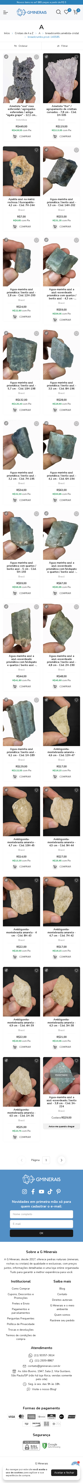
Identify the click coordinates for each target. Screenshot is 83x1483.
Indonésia (21, 119)
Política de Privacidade (21, 1324)
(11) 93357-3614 (44, 1355)
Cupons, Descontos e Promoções (21, 1296)
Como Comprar (21, 1288)
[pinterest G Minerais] (58, 1191)
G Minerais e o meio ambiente (62, 1307)
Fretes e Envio (21, 1303)
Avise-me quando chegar (62, 1126)
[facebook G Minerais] (33, 1191)
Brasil (61, 119)
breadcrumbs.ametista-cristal (62, 33)
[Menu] (8, 12)
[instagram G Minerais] (24, 1191)
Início (7, 33)
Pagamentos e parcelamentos (21, 1311)
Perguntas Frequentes (20, 1318)
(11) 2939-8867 (44, 1361)
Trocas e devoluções (21, 1330)
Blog (62, 1288)
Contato (62, 1294)
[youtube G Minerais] (41, 1191)
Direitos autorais (62, 1300)
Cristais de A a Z (24, 33)
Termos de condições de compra (21, 1337)
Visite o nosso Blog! (44, 1389)
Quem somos (62, 1315)
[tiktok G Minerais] (50, 1191)
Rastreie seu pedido (62, 1320)
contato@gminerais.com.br (44, 1366)
